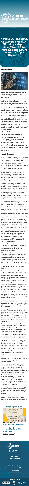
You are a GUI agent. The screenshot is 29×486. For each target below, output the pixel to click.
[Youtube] (16, 451)
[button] (27, 422)
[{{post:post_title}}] (14, 415)
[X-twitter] (19, 451)
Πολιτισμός (12, 433)
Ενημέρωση (5, 433)
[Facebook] (9, 451)
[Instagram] (13, 451)
